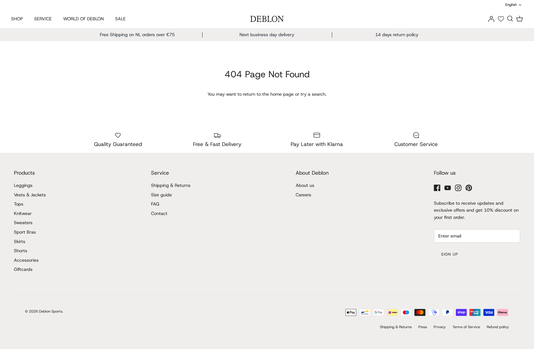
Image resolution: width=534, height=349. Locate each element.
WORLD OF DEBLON (83, 19)
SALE (120, 19)
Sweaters (23, 223)
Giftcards (23, 269)
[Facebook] (437, 188)
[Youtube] (447, 188)
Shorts (20, 251)
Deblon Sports (50, 311)
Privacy (440, 327)
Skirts (19, 241)
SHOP (17, 19)
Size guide (161, 195)
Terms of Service (466, 327)
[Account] (491, 18)
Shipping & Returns (171, 185)
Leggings (23, 185)
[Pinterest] (469, 188)
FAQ (155, 204)
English (511, 4)
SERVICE (43, 19)
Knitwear (23, 213)
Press (422, 327)
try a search (313, 94)
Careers (303, 195)
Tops (18, 204)
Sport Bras (25, 232)
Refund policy (498, 327)
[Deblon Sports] (267, 19)
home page (282, 94)
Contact (159, 213)
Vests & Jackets (30, 195)
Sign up (449, 254)
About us (305, 185)
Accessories (26, 260)
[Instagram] (458, 188)
